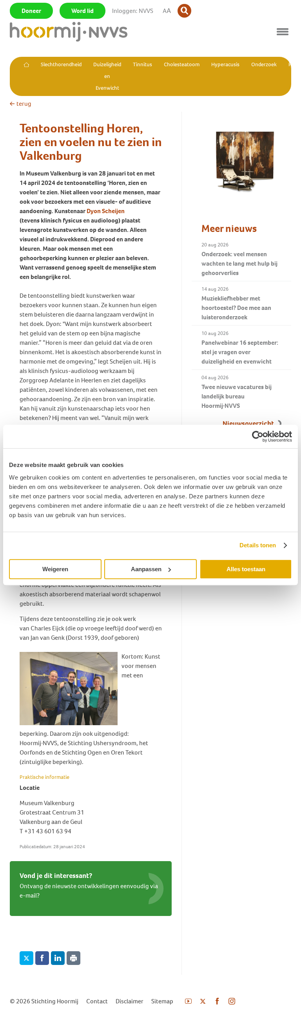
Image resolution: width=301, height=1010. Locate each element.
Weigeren (55, 569)
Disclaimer (129, 1001)
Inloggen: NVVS (132, 11)
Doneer (31, 11)
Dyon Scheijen (106, 211)
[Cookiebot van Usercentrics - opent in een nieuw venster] (257, 436)
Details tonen (257, 545)
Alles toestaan (246, 569)
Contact (97, 1001)
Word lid (82, 11)
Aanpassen (146, 569)
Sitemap (162, 1001)
